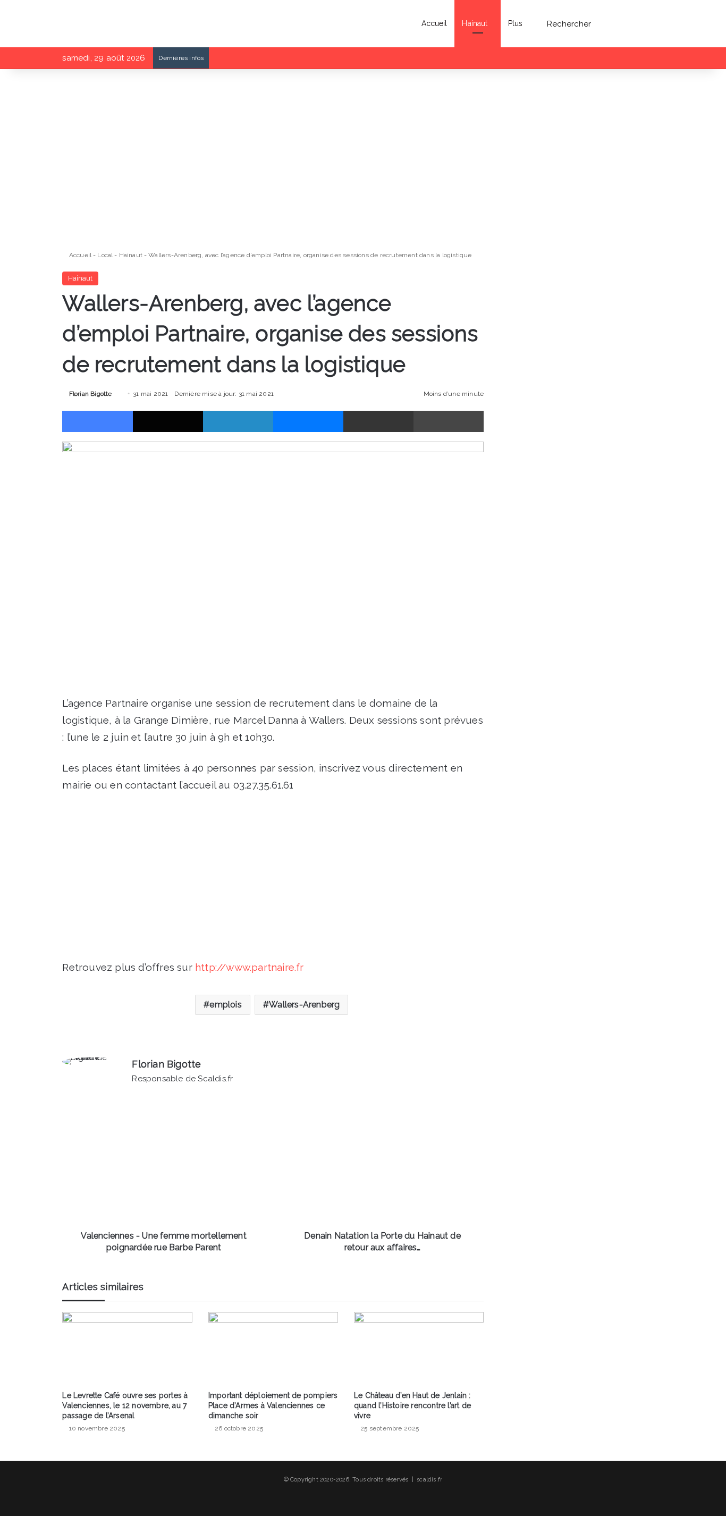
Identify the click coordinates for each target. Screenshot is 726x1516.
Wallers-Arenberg (304, 1005)
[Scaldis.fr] (84, 23)
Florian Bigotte (90, 393)
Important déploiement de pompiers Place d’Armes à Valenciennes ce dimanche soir (273, 1405)
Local (105, 255)
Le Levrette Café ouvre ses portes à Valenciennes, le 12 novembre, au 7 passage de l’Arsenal (125, 1405)
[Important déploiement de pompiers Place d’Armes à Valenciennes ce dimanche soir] (273, 1348)
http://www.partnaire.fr (249, 967)
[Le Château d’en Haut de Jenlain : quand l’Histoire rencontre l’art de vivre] (419, 1348)
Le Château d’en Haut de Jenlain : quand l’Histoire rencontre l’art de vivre (412, 1405)
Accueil (434, 23)
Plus (515, 23)
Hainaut (474, 23)
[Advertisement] (273, 159)
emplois (225, 1005)
